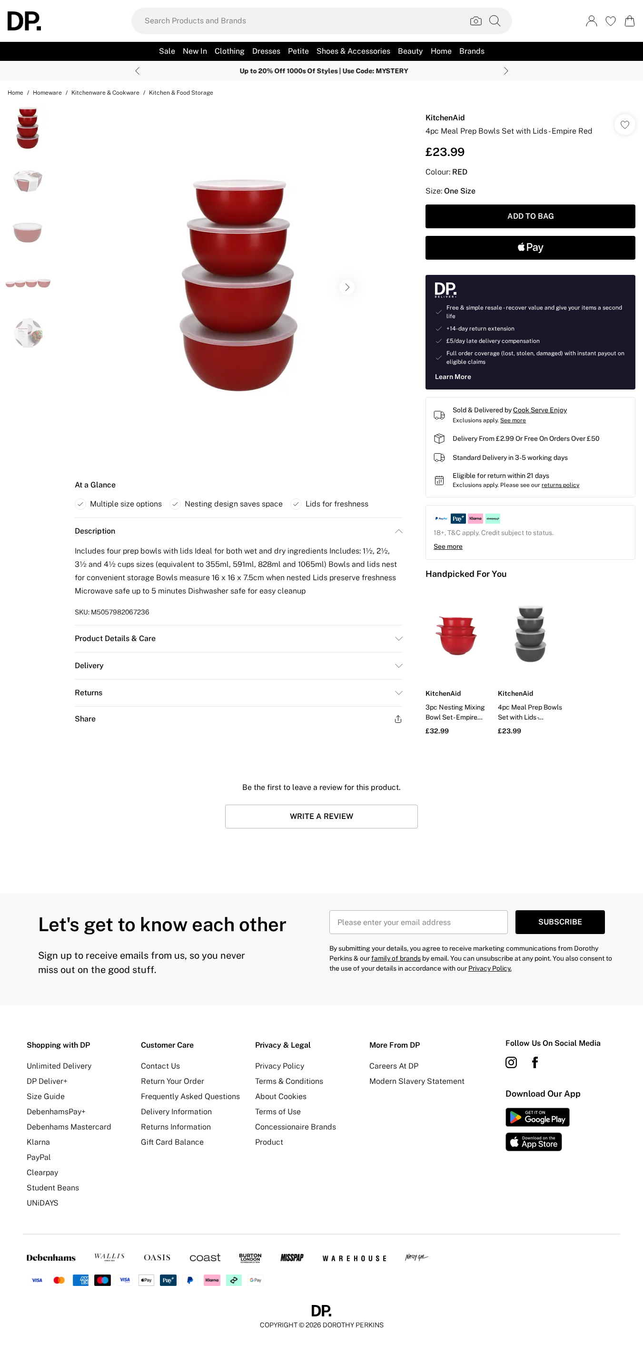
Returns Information (176, 1126)
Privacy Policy (279, 1066)
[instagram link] (511, 1062)
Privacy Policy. (490, 968)
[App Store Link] (537, 1129)
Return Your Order (172, 1081)
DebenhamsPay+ (56, 1111)
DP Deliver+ (47, 1081)
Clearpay (42, 1172)
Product (269, 1142)
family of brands (396, 958)
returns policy (560, 485)
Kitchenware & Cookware (105, 92)
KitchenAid (445, 117)
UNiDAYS (43, 1202)
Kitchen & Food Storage (181, 92)
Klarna (38, 1142)
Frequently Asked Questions (190, 1096)
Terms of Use (278, 1111)
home (15, 92)
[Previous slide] (137, 70)
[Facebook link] (535, 1062)
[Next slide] (506, 70)
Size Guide (46, 1096)
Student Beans (53, 1187)
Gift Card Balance (172, 1142)
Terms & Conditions (289, 1081)
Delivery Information (176, 1111)
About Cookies (281, 1096)
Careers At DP (393, 1066)
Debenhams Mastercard (69, 1126)
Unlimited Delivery (59, 1066)
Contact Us (160, 1066)
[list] (238, 287)
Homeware (47, 92)
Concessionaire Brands (295, 1126)
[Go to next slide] (347, 287)
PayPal (39, 1157)
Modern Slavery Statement (417, 1081)
